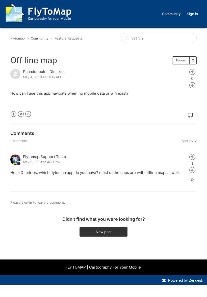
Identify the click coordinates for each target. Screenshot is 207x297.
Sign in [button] (192, 14)
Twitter (21, 114)
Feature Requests (69, 38)
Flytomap (17, 38)
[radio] (192, 71)
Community (171, 14)
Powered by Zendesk (185, 280)
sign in (27, 202)
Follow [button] (181, 60)
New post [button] (104, 232)
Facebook (13, 114)
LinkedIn (28, 114)
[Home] (38, 21)
